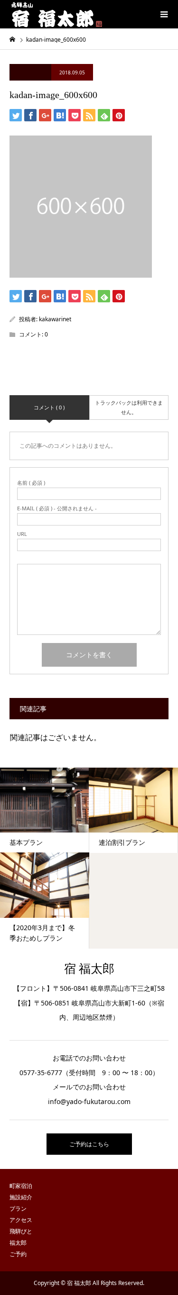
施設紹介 (20, 1197)
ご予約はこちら (89, 1144)
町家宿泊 (20, 1186)
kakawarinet (55, 319)
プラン (18, 1208)
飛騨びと (20, 1231)
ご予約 (18, 1254)
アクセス (20, 1220)
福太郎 (18, 1243)
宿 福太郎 (89, 968)
